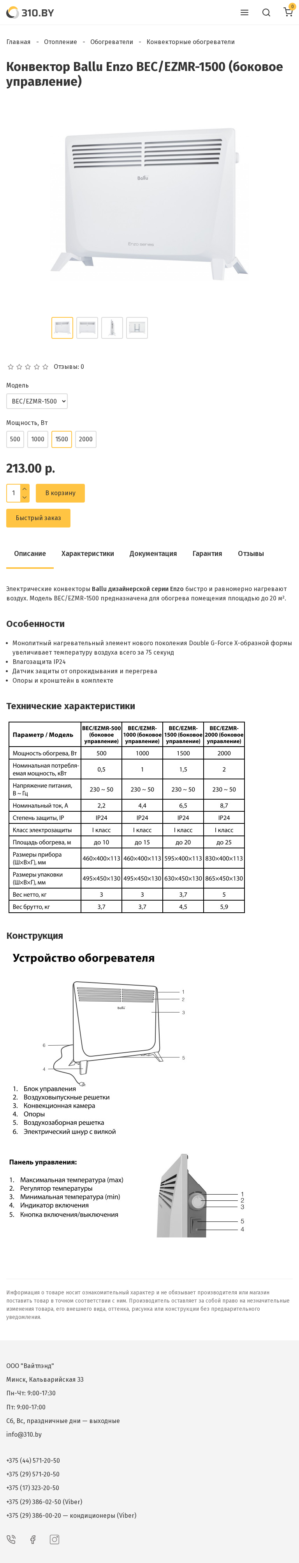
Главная (18, 42)
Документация (153, 553)
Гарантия (207, 553)
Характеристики (88, 553)
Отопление (60, 42)
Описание (30, 553)
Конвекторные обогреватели (190, 42)
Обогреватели (111, 42)
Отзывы (251, 553)
